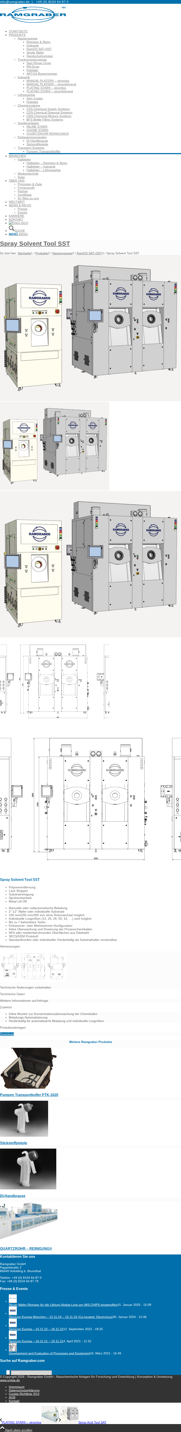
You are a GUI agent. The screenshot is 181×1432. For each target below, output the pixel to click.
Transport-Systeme (31, 148)
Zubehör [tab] (6, 1007)
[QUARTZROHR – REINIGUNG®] (28, 1241)
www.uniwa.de (10, 1380)
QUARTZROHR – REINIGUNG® (26, 1248)
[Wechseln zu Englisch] (18, 223)
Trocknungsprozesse (32, 59)
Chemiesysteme (29, 105)
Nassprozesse (28, 38)
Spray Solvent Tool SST (35, 243)
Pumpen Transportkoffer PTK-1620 (29, 1095)
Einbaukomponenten (32, 137)
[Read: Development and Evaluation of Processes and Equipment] (13, 1350)
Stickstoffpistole (13, 1143)
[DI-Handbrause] (28, 1188)
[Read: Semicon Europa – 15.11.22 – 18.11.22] (13, 1325)
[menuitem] (95, 31)
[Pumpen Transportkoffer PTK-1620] (28, 1087)
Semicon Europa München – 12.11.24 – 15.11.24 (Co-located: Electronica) (61, 1317)
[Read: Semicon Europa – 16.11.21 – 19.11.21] (13, 1337)
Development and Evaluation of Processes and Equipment (49, 1353)
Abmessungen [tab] (10, 946)
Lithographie (26, 95)
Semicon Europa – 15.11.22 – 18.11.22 (36, 1329)
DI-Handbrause (12, 1196)
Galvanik (24, 77)
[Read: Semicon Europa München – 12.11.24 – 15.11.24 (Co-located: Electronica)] (13, 1313)
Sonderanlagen (28, 123)
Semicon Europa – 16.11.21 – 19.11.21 (36, 1341)
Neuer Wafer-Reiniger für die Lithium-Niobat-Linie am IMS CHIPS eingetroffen (63, 1305)
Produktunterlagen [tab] (13, 1027)
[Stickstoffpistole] (24, 1135)
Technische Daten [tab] (12, 994)
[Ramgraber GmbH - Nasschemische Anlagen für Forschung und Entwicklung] (33, 24)
